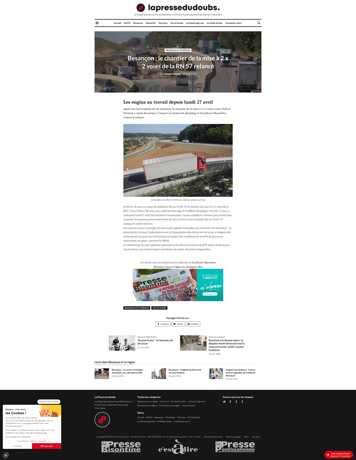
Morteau (163, 23)
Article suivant (217, 337)
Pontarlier (151, 23)
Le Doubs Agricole (195, 23)
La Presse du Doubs (120, 437)
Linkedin (194, 324)
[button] (6, 455)
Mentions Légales (233, 437)
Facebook (164, 324)
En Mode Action (214, 23)
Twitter (180, 324)
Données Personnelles (213, 437)
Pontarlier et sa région (169, 405)
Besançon (138, 23)
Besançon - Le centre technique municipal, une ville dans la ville (127, 371)
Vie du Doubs (176, 23)
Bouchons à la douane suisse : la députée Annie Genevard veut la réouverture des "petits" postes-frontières (226, 345)
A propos (256, 437)
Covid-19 (164, 401)
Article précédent (147, 337)
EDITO (127, 23)
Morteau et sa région (147, 405)
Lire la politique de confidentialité (18, 437)
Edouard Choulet (170, 73)
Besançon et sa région (178, 50)
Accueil (117, 23)
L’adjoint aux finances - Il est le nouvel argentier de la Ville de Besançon (240, 372)
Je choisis (17, 446)
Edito (246, 437)
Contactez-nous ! (233, 23)
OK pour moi (47, 446)
